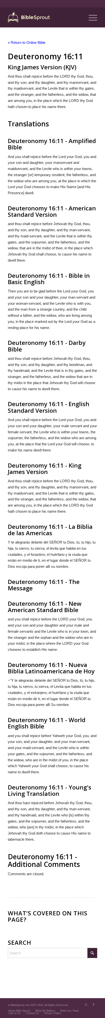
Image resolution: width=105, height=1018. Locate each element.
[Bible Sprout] (43, 17)
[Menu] (90, 17)
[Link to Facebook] (93, 1004)
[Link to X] (86, 1004)
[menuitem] (90, 17)
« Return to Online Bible (26, 42)
